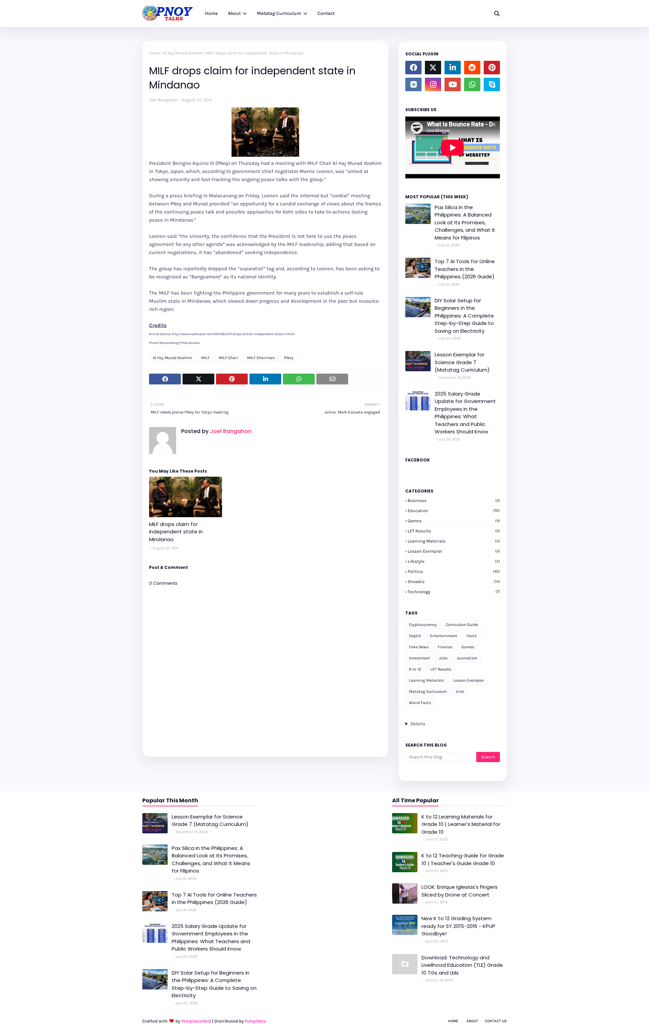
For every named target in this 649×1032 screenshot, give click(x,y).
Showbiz (454, 581)
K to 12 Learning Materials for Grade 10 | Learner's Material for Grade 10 (461, 824)
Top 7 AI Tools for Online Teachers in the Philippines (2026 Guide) (465, 269)
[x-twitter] (433, 67)
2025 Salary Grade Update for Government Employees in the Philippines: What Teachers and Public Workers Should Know (465, 412)
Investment (419, 658)
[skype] (492, 84)
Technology (454, 591)
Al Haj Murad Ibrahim (182, 53)
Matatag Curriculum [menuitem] (279, 13)
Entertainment (443, 635)
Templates (255, 1021)
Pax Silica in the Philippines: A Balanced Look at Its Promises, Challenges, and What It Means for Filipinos (465, 222)
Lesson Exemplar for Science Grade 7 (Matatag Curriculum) (462, 362)
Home (154, 53)
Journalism (467, 658)
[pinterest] (492, 67)
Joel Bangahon (163, 99)
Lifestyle (454, 561)
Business (454, 500)
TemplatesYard (196, 1021)
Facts (471, 635)
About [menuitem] (234, 13)
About (472, 1021)
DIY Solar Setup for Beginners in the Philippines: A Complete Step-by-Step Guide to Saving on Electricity (464, 315)
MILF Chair (228, 357)
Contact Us (496, 1021)
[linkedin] (452, 67)
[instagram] (433, 84)
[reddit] (472, 67)
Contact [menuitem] (326, 13)
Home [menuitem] (211, 13)
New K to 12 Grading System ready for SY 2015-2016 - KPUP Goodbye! (458, 926)
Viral (460, 691)
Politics (454, 571)
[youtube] (452, 84)
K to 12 (415, 669)
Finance (445, 647)
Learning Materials (454, 541)
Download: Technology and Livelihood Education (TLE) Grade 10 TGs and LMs (462, 965)
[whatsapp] (472, 84)
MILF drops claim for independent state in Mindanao (176, 532)
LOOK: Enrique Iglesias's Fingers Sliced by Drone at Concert (460, 890)
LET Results (454, 530)
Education (454, 510)
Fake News (419, 647)
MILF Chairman (261, 357)
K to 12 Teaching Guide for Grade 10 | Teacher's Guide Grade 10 (463, 859)
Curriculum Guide (462, 624)
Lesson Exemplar (454, 551)
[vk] (413, 84)
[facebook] (413, 67)
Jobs (443, 658)
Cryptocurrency (423, 624)
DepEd (415, 635)
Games (454, 520)
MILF (205, 357)
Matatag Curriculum (428, 691)
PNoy (288, 357)
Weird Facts (420, 702)
